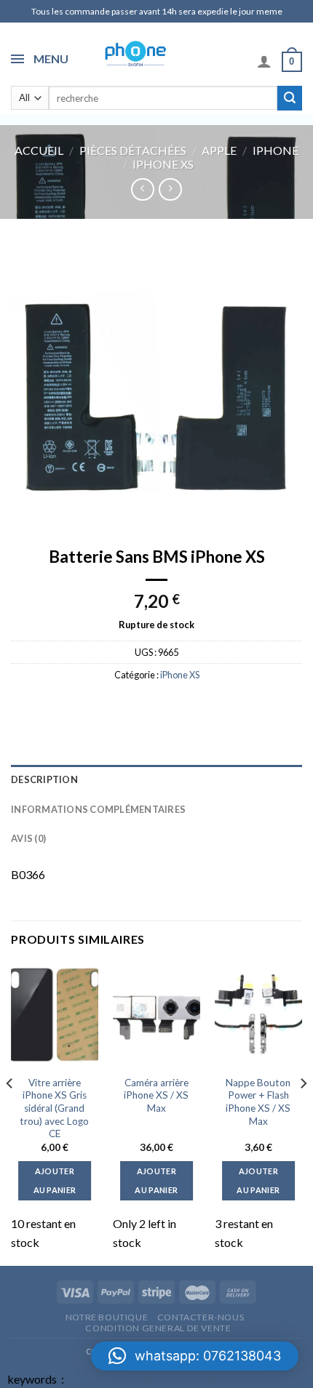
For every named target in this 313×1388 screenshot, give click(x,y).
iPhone (275, 150)
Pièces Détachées (132, 150)
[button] (194, 1356)
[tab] (156, 779)
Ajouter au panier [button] (54, 1180)
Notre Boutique (107, 1317)
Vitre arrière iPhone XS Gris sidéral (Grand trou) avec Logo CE (54, 1108)
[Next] (303, 1112)
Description (44, 779)
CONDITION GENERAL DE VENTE (158, 1328)
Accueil (39, 150)
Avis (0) (28, 838)
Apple (219, 150)
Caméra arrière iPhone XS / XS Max (156, 1095)
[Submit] (289, 98)
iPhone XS (163, 164)
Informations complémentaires (98, 809)
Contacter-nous (201, 1317)
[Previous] (10, 1112)
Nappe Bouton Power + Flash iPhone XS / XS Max (258, 1102)
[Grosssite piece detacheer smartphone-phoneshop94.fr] (134, 52)
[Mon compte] (264, 61)
